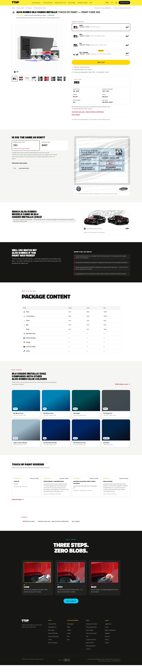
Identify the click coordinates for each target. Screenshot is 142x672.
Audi (68, 640)
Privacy (107, 640)
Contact (88, 649)
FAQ (91, 2)
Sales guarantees (90, 646)
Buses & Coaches (52, 643)
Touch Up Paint (36, 3)
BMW (68, 627)
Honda (69, 633)
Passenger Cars (52, 627)
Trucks (50, 640)
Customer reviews (82, 2)
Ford (68, 636)
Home (13, 8)
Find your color (124, 2)
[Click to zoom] (39, 48)
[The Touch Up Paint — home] (15, 2)
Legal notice (108, 624)
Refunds (107, 636)
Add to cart (101, 62)
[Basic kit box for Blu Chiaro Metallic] (14, 79)
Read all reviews (17, 499)
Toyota (69, 630)
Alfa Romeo (29, 8)
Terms (107, 627)
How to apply (71, 2)
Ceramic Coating (47, 2)
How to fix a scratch (91, 633)
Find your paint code (60, 2)
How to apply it (76, 115)
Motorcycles (51, 630)
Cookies (107, 643)
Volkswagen (70, 624)
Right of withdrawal (110, 630)
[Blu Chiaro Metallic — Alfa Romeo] (21, 79)
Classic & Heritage (53, 633)
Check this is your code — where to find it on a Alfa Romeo (88, 112)
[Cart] (116, 2)
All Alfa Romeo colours (29, 521)
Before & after (90, 643)
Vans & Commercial (53, 636)
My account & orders (91, 624)
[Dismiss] (31, 665)
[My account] (112, 2)
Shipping (107, 633)
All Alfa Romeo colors (121, 384)
